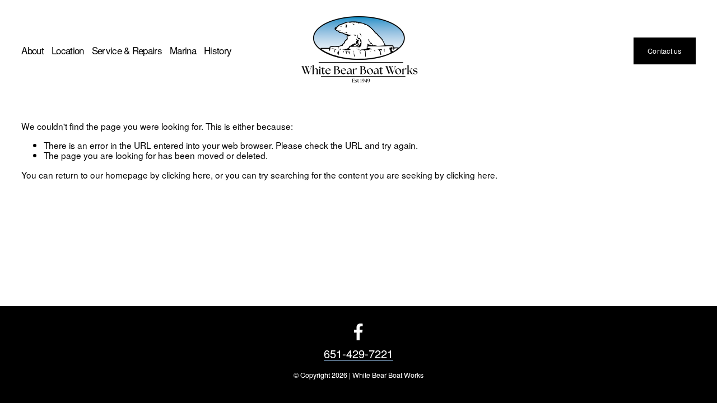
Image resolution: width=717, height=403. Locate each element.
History (217, 51)
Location (68, 51)
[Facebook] (358, 332)
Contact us (665, 51)
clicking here (186, 174)
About (32, 51)
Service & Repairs (127, 51)
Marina (183, 51)
